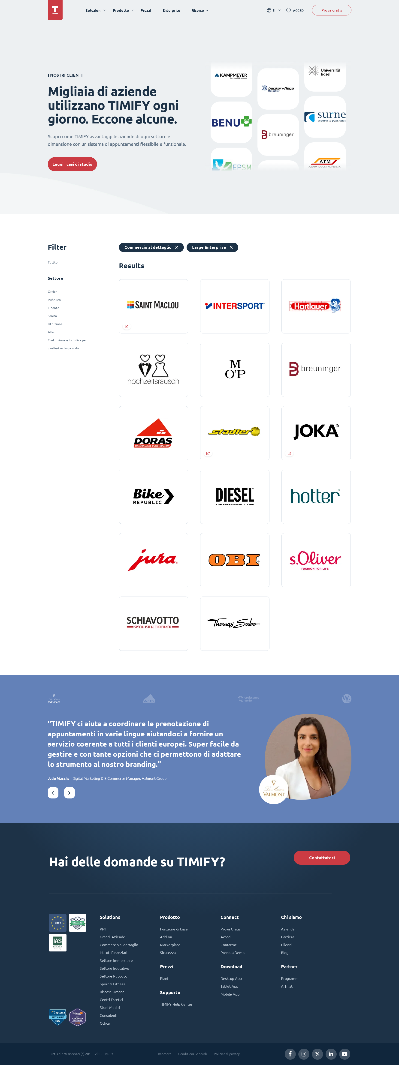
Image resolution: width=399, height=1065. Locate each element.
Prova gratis (331, 10)
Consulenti (108, 1015)
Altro (51, 332)
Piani (164, 978)
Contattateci (322, 857)
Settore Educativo (114, 968)
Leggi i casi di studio (72, 164)
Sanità (52, 316)
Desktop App (231, 978)
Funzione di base (174, 929)
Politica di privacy (227, 1054)
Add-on (166, 937)
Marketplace (170, 945)
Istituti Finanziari (113, 953)
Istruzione (55, 324)
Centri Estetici (111, 1000)
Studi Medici (110, 1007)
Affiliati (287, 986)
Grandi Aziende (112, 937)
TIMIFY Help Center (176, 1004)
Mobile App (230, 994)
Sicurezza (168, 953)
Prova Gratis (231, 929)
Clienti (286, 945)
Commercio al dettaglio (119, 945)
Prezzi (146, 10)
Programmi (290, 978)
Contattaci (229, 945)
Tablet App (229, 986)
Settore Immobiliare (116, 960)
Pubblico (54, 300)
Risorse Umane (112, 992)
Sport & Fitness (112, 984)
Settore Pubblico (113, 976)
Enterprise (171, 10)
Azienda (287, 929)
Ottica (52, 292)
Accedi (226, 937)
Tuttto (52, 262)
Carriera (287, 937)
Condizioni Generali (192, 1054)
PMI (103, 929)
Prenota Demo (233, 953)
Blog (284, 953)
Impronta (164, 1054)
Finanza (53, 308)
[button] (53, 792)
